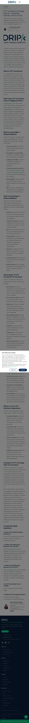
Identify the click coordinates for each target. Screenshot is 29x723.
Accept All (23, 370)
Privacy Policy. (13, 367)
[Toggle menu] (19, 2)
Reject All (13, 370)
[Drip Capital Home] (12, 2)
